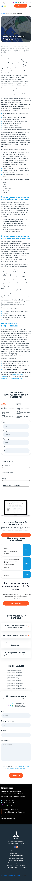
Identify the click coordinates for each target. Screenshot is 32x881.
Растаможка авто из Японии (14, 678)
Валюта (5, 447)
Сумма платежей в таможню (11, 485)
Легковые (8, 404)
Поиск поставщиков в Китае (16, 862)
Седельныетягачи (25, 412)
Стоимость (7, 447)
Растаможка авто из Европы (14, 675)
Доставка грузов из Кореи (16, 858)
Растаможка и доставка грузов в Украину (10, 875)
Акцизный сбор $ (8, 472)
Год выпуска (7, 439)
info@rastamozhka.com (8, 818)
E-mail (3, 731)
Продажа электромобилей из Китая (16, 867)
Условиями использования (22, 766)
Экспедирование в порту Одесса (16, 865)
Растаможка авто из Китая (14, 680)
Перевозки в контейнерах (16, 860)
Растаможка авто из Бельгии (15, 690)
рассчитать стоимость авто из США (12, 378)
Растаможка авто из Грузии (14, 674)
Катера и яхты (24, 416)
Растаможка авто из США (14, 670)
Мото (7, 412)
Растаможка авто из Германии (15, 682)
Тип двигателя (8, 431)
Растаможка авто (16, 850)
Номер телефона (7, 721)
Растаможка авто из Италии (14, 687)
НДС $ (4, 479)
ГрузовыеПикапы (10, 408)
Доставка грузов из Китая (16, 855)
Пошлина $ (6, 466)
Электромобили (25, 408)
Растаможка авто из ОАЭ (14, 677)
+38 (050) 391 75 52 (25, 2)
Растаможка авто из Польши (15, 683)
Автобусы (23, 404)
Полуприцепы (9, 416)
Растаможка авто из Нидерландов (16, 688)
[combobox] (16, 426)
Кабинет (20, 6)
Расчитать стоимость (16, 535)
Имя (3, 711)
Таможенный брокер (16, 853)
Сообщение (5, 740)
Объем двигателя (9, 423)
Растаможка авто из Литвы (14, 685)
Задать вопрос (16, 603)
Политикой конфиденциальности (15, 768)
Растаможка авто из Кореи (14, 672)
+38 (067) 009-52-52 (20, 703)
